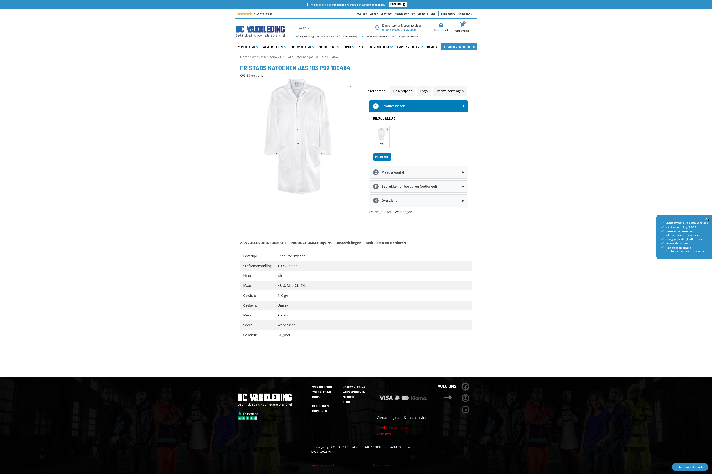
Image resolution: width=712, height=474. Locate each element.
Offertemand (441, 30)
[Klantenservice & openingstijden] (377, 27)
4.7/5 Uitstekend (263, 13)
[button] (248, 47)
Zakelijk (374, 13)
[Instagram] (465, 398)
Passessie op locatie (678, 247)
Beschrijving (402, 91)
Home (244, 57)
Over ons (362, 13)
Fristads (283, 315)
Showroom (386, 13)
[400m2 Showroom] (662, 243)
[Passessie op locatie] (662, 247)
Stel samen (376, 91)
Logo (424, 91)
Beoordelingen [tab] (349, 243)
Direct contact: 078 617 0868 (399, 29)
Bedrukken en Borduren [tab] (386, 243)
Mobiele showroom (405, 13)
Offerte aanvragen (450, 91)
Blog (433, 13)
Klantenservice (415, 417)
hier (672, 251)
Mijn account (448, 13)
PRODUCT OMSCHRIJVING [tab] (312, 243)
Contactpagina (388, 417)
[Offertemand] (441, 25)
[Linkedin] (465, 409)
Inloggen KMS (465, 13)
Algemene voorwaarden (324, 465)
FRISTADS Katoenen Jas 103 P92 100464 (309, 57)
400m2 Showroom (677, 243)
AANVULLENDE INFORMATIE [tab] (263, 243)
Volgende (382, 157)
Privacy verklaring (382, 465)
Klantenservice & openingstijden (401, 25)
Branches (423, 13)
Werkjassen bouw (264, 57)
